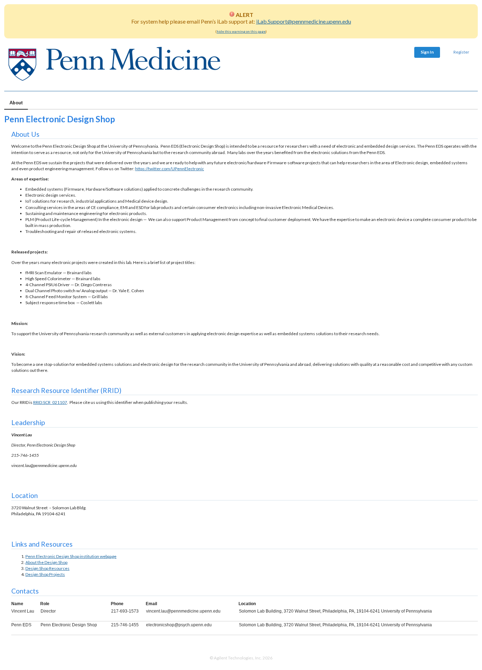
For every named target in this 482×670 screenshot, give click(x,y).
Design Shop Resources (47, 568)
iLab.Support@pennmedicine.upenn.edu (303, 21)
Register (461, 52)
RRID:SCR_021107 (50, 402)
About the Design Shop (46, 562)
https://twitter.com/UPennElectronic (169, 168)
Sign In (427, 52)
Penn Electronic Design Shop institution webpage (70, 556)
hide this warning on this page (241, 31)
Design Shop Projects (45, 574)
